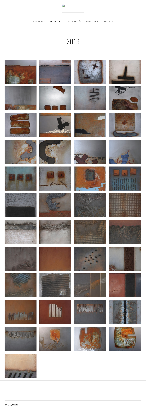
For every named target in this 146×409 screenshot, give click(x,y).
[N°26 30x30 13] (55, 178)
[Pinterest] (9, 6)
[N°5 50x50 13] (125, 72)
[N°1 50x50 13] (55, 72)
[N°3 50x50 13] (90, 72)
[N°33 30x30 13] (90, 232)
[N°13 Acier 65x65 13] (55, 98)
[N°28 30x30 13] (125, 178)
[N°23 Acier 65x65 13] (90, 152)
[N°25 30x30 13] (20, 178)
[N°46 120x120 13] (20, 339)
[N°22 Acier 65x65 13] (125, 152)
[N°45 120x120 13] (55, 312)
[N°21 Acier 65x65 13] (55, 152)
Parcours (92, 21)
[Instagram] (13, 6)
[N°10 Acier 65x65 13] (20, 98)
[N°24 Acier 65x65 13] (90, 178)
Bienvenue (39, 21)
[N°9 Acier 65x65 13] (55, 339)
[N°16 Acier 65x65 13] (20, 125)
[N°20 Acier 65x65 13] (20, 152)
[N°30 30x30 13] (90, 205)
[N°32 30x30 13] (20, 232)
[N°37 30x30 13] (55, 259)
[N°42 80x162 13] (125, 285)
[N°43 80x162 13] (90, 285)
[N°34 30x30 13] (125, 232)
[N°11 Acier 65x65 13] (20, 72)
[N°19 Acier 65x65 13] (90, 125)
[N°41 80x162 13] (125, 259)
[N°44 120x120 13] (90, 312)
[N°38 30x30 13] (55, 285)
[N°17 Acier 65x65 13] (55, 125)
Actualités (74, 21)
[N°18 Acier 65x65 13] (125, 125)
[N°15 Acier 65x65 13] (125, 98)
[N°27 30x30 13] (55, 205)
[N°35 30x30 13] (55, 232)
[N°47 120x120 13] (20, 312)
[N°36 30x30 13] (20, 259)
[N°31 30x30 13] (125, 205)
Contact (108, 21)
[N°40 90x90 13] (90, 259)
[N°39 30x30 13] (20, 285)
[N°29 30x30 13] (20, 205)
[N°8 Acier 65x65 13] (90, 339)
